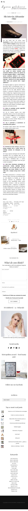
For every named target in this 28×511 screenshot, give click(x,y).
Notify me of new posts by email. (14, 298)
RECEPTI (13, 486)
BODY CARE (13, 460)
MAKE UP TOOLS (13, 481)
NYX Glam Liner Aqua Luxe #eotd (19, 202)
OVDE (16, 48)
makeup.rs (17, 146)
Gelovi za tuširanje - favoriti (17, 446)
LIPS (13, 478)
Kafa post (17, 438)
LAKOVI (13, 474)
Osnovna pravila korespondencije (17, 423)
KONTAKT (17, 434)
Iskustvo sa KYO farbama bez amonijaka (17, 411)
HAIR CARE (13, 473)
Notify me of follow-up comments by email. (14, 295)
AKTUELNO (13, 458)
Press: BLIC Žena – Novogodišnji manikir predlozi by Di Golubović (8, 203)
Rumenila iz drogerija (17, 430)
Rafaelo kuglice (17, 426)
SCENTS (13, 489)
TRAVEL (13, 491)
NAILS (13, 483)
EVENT (13, 466)
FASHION (13, 471)
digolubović (10, 21)
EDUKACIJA (13, 465)
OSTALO (13, 484)
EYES (13, 468)
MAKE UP (14, 13)
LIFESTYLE (13, 476)
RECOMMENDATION (13, 488)
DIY (13, 463)
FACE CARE (12, 470)
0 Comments (14, 219)
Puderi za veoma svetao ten (17, 415)
